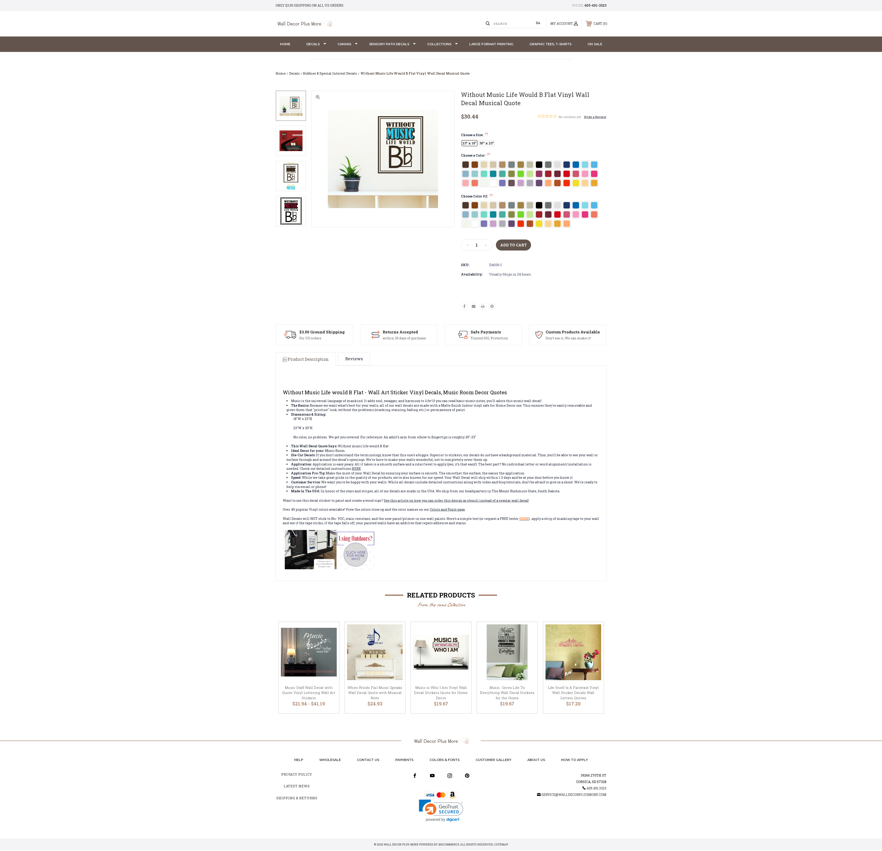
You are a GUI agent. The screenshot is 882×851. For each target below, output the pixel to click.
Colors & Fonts (445, 760)
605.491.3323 (596, 788)
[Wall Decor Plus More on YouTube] (432, 775)
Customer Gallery (493, 760)
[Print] (482, 306)
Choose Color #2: (477, 196)
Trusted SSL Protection (489, 338)
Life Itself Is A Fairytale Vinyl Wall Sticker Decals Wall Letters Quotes (573, 692)
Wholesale (330, 760)
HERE (356, 468)
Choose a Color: (475, 155)
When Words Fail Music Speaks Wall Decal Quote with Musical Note (375, 692)
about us (536, 760)
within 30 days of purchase (404, 338)
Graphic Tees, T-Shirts (550, 44)
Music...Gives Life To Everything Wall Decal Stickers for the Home (507, 692)
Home (285, 44)
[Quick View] (329, 631)
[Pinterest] (492, 306)
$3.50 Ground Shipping (322, 332)
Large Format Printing (491, 44)
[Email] (473, 306)
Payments (404, 760)
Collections (439, 44)
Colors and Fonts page (447, 509)
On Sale (595, 44)
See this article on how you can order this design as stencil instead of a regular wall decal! (456, 500)
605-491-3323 (595, 5)
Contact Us (368, 760)
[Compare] (329, 654)
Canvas (344, 44)
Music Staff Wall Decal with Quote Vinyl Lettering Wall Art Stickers (308, 692)
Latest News (297, 786)
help (298, 760)
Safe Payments (486, 332)
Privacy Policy (296, 774)
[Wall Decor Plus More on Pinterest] (467, 775)
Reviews (354, 358)
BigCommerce (448, 844)
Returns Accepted (400, 332)
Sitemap (501, 844)
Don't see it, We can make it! (568, 338)
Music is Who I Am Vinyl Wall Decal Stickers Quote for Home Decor (441, 692)
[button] (441, 810)
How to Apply (574, 760)
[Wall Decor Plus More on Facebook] (414, 775)
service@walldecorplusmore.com (573, 794)
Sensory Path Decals (389, 44)
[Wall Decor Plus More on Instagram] (449, 775)
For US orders (310, 338)
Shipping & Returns (296, 798)
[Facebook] (464, 306)
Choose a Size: (474, 135)
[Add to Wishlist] (329, 643)
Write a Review (595, 117)
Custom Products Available (573, 332)
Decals (313, 44)
